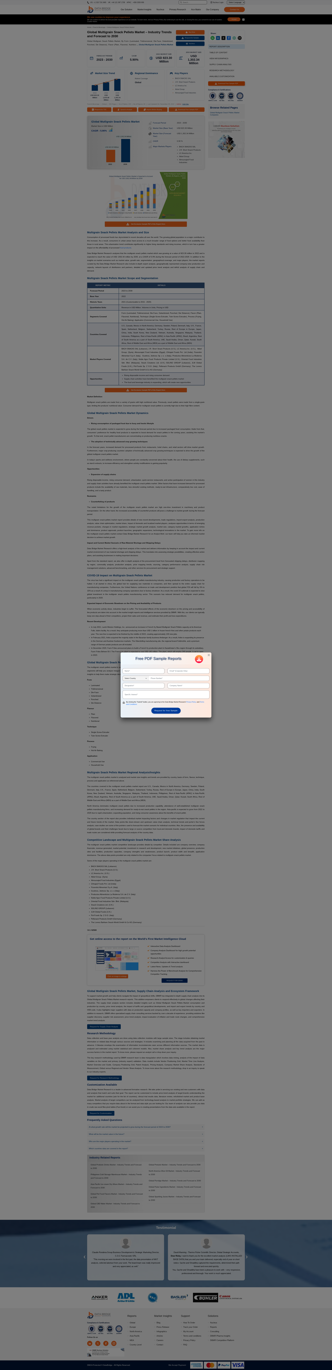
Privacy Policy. (191, 702)
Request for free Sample (166, 711)
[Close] (209, 655)
